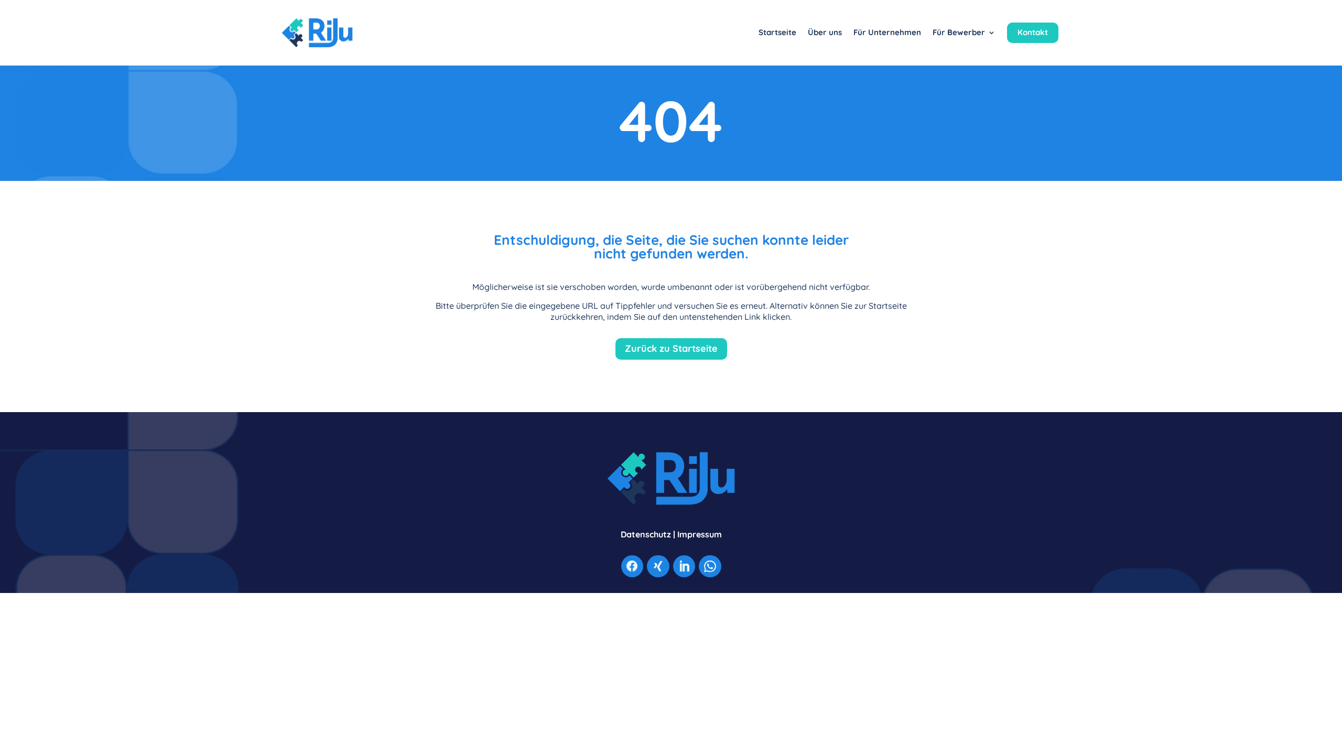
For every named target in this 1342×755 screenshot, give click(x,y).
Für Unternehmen (887, 32)
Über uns (825, 32)
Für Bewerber (959, 32)
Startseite (777, 32)
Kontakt (1033, 32)
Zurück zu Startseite (671, 348)
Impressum (699, 534)
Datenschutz (646, 534)
